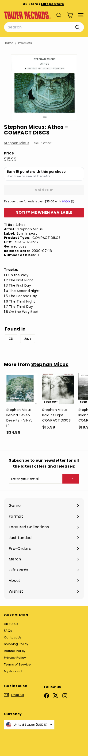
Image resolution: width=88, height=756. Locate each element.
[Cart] (69, 15)
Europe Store (52, 4)
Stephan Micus (16, 143)
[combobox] (44, 27)
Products (25, 43)
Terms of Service (17, 664)
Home (8, 43)
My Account (13, 671)
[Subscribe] (70, 479)
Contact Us (13, 637)
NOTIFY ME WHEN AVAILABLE (44, 212)
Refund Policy (15, 651)
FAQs (8, 630)
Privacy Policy (15, 657)
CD (11, 339)
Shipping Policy (16, 644)
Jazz (27, 339)
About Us (11, 624)
